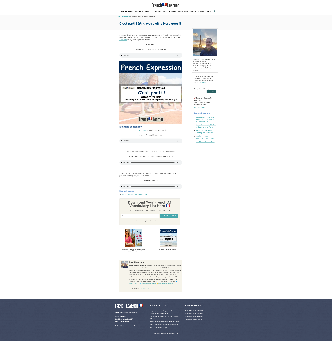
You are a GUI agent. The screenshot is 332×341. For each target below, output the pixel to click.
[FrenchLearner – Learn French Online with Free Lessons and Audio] (166, 5)
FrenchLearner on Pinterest (194, 316)
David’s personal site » (148, 283)
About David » (134, 283)
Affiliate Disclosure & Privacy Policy (126, 326)
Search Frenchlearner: (202, 89)
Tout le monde (140, 130)
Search (211, 91)
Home (119, 16)
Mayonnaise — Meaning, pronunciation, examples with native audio (205, 119)
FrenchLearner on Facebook (194, 310)
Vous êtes (123, 40)
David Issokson (145, 288)
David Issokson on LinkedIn (193, 320)
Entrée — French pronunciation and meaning (206, 137)
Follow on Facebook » (165, 283)
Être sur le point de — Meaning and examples (204, 132)
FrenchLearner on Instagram (194, 313)
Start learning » (199, 107)
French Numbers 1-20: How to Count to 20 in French (206, 126)
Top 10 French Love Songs (205, 142)
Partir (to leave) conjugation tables (134, 194)
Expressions (126, 16)
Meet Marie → (203, 83)
